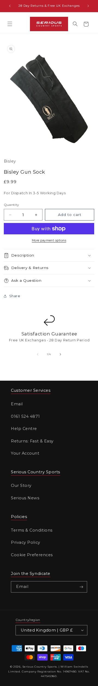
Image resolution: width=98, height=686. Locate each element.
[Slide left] (38, 354)
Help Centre (24, 428)
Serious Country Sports (39, 666)
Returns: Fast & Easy (32, 441)
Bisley (10, 161)
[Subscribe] (81, 587)
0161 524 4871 (25, 416)
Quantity (11, 205)
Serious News (25, 498)
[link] (49, 334)
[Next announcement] (88, 6)
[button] (9, 24)
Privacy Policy (25, 542)
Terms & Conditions (32, 530)
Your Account (25, 453)
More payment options (49, 240)
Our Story (21, 485)
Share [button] (14, 296)
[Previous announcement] (10, 6)
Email (17, 404)
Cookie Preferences (32, 554)
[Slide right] (60, 354)
